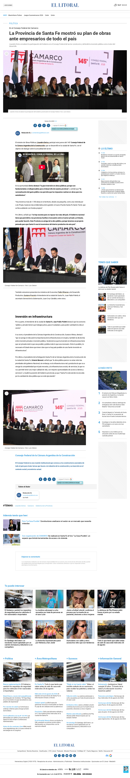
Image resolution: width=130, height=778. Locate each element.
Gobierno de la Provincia (44, 506)
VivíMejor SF (81, 751)
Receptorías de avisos (44, 761)
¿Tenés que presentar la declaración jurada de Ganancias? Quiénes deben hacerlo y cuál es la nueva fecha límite (113, 190)
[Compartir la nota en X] (39, 125)
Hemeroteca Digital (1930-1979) (25, 761)
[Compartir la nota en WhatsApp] (44, 125)
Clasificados (43, 751)
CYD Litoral (52, 751)
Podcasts (60, 751)
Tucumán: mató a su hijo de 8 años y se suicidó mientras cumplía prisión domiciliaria (113, 164)
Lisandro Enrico (43, 142)
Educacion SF (108, 751)
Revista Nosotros (32, 751)
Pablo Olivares (63, 292)
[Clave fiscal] (125, 772)
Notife (101, 751)
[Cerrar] (75, 129)
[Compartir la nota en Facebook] (35, 125)
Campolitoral (21, 751)
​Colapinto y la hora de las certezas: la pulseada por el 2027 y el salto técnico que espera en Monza (113, 173)
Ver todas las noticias (106, 197)
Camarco (31, 506)
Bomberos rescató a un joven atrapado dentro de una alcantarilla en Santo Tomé (113, 155)
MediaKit (112, 761)
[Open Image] (6, 54)
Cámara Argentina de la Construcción (31, 146)
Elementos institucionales (81, 761)
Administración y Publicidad (62, 761)
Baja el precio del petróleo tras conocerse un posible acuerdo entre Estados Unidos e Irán (112, 181)
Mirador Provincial (70, 751)
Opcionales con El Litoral (100, 761)
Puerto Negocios (92, 751)
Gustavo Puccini (30, 295)
